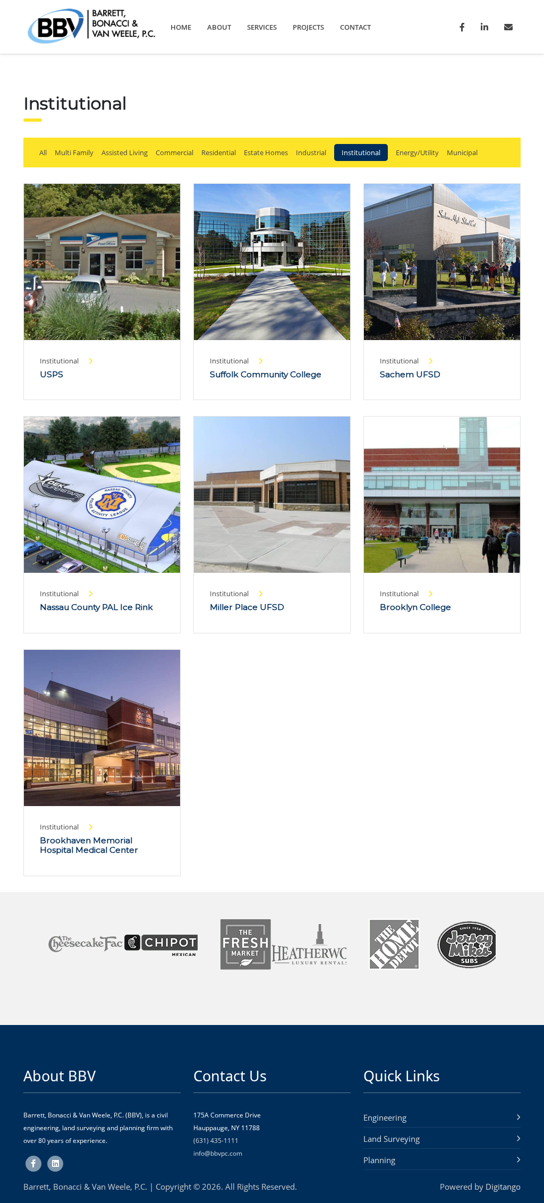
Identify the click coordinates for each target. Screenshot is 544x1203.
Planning (379, 1160)
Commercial (174, 152)
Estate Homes (266, 152)
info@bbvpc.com (217, 1153)
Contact (355, 27)
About (219, 27)
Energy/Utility (417, 152)
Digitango (503, 1186)
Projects (308, 27)
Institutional (361, 152)
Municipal (462, 152)
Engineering (384, 1117)
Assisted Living (124, 152)
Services (262, 27)
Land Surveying (391, 1138)
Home (181, 27)
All (43, 152)
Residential (218, 152)
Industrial (311, 152)
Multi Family (74, 152)
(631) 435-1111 (216, 1140)
